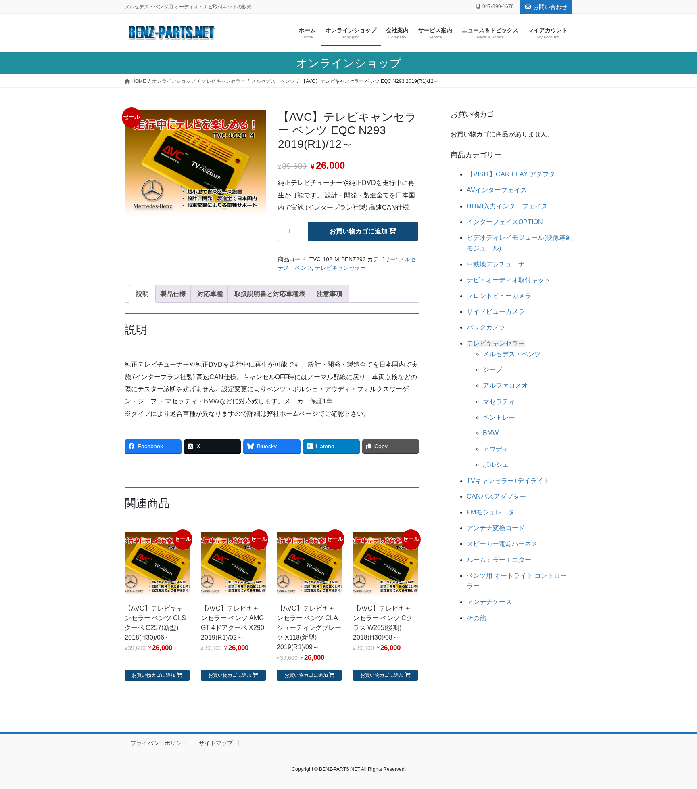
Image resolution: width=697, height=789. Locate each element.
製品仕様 (173, 293)
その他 (476, 618)
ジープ (492, 369)
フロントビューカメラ (499, 295)
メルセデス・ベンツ (512, 353)
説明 (142, 293)
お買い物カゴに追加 (359, 231)
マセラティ (499, 401)
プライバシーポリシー (159, 743)
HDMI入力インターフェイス (507, 206)
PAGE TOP (673, 758)
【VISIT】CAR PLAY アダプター (514, 174)
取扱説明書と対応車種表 (269, 293)
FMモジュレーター (494, 512)
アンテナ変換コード (496, 528)
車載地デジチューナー (499, 264)
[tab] (142, 294)
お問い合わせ (550, 7)
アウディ (496, 448)
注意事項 (329, 293)
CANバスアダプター (496, 496)
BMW (491, 433)
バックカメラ (486, 327)
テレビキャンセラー (340, 267)
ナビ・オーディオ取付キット (509, 280)
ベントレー (499, 417)
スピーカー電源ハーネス (502, 543)
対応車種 (210, 293)
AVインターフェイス (497, 190)
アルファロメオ (505, 385)
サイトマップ (216, 743)
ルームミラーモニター (499, 559)
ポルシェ (496, 464)
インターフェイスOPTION (505, 221)
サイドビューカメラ (496, 311)
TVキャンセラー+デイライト (508, 480)
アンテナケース (489, 601)
